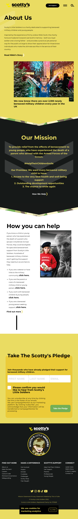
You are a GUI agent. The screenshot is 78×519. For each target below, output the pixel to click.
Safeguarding (6, 478)
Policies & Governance (9, 476)
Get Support (53, 5)
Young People (48, 476)
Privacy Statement (37, 496)
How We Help (39, 194)
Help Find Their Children (52, 467)
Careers (4, 471)
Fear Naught (25, 481)
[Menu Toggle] (65, 5)
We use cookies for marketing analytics (31, 509)
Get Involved (25, 467)
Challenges (24, 476)
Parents (46, 472)
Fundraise (24, 474)
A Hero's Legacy (70, 471)
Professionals (48, 474)
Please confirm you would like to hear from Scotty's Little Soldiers (29, 389)
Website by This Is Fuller (52, 496)
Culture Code (6, 474)
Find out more (14, 312)
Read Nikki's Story (13, 55)
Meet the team (7, 469)
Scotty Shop (25, 479)
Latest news (69, 467)
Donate (23, 472)
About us (5, 467)
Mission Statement (24, 496)
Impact (23, 469)
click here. (24, 275)
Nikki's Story (69, 469)
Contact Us (69, 473)
